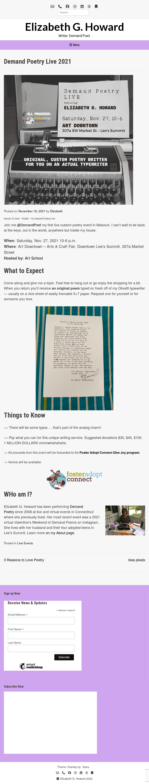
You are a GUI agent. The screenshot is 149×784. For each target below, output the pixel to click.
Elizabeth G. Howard (74, 26)
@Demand (25, 224)
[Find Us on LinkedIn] (82, 6)
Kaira (86, 767)
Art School (34, 258)
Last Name (14, 642)
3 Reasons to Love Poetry (24, 559)
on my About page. (60, 532)
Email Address (18, 615)
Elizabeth (56, 211)
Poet (37, 224)
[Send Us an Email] (52, 6)
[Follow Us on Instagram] (75, 6)
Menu (76, 45)
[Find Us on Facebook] (67, 6)
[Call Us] (60, 6)
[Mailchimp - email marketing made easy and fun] (31, 669)
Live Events (25, 543)
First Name (16, 629)
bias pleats (136, 559)
